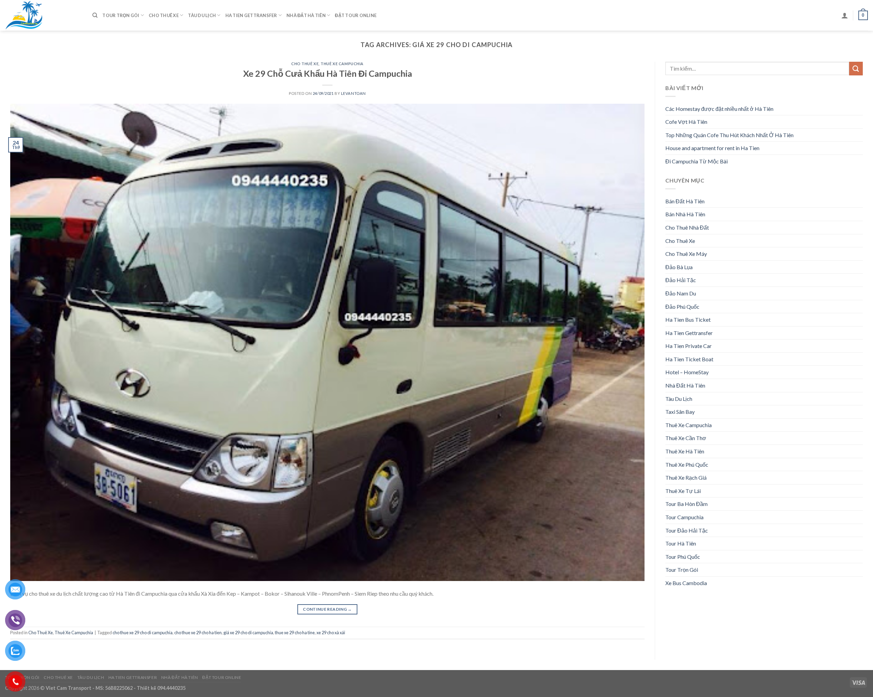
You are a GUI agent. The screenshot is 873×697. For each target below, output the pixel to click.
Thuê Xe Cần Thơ (685, 438)
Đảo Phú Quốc (682, 306)
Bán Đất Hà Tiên (685, 201)
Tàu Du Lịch (202, 15)
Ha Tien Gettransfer (251, 15)
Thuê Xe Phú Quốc (686, 464)
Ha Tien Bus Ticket (688, 319)
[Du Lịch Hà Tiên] (43, 15)
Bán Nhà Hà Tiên (685, 214)
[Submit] (856, 68)
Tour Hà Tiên (680, 543)
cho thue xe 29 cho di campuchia (143, 632)
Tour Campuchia (684, 517)
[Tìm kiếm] (95, 15)
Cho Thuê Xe (164, 15)
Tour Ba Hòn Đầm (686, 503)
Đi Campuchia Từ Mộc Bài (696, 161)
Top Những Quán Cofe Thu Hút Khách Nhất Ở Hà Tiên (729, 135)
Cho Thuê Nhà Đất (687, 227)
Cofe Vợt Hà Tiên (686, 121)
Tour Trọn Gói (120, 15)
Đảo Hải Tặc (680, 280)
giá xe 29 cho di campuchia (248, 632)
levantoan (353, 93)
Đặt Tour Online (355, 15)
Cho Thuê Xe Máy (686, 253)
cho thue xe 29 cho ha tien (198, 632)
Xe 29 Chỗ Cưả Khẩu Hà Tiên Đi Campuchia (327, 73)
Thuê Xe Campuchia (342, 63)
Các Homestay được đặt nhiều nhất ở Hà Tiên (719, 108)
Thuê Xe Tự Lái (683, 491)
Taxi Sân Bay (680, 411)
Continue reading (327, 609)
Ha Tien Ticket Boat (689, 359)
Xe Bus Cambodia (686, 583)
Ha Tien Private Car (688, 346)
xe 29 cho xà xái (330, 632)
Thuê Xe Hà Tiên (684, 451)
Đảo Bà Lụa (679, 267)
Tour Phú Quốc (682, 556)
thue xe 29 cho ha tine (295, 632)
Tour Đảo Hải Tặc (686, 530)
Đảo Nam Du (680, 293)
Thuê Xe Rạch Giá (686, 477)
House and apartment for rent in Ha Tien (712, 148)
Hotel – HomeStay (687, 372)
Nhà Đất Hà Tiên (306, 15)
